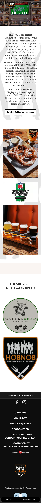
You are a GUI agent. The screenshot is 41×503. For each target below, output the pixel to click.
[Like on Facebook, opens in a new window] (17, 402)
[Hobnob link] (20, 358)
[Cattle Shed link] (20, 315)
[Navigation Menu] (37, 3)
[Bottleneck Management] (20, 452)
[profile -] (32, 3)
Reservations (29, 499)
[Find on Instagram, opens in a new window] (24, 402)
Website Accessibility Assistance (20, 488)
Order (8, 499)
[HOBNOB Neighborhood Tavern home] (12, 6)
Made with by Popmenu (17, 395)
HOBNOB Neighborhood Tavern (20, 471)
